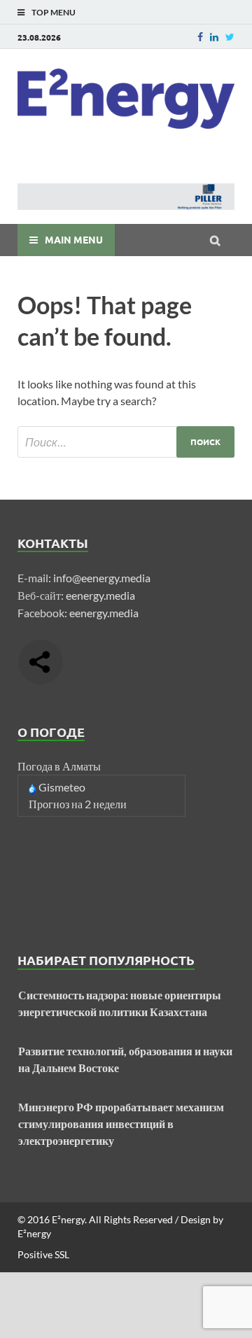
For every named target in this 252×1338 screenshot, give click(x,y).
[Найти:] (126, 442)
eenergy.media (100, 595)
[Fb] (200, 36)
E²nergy (68, 1219)
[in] (214, 36)
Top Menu (53, 12)
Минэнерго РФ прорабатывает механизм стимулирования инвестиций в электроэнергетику (121, 1123)
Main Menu (74, 239)
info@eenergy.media (101, 577)
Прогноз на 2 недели (78, 803)
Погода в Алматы (59, 766)
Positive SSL (43, 1254)
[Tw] (230, 36)
